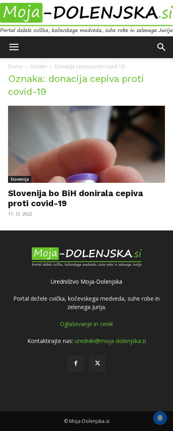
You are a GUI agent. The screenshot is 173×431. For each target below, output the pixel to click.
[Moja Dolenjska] (86, 18)
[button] (14, 47)
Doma (15, 66)
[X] (97, 364)
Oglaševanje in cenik (86, 324)
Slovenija (19, 179)
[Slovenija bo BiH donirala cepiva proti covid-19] (86, 144)
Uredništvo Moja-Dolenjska (86, 281)
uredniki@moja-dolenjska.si (110, 341)
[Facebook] (76, 364)
